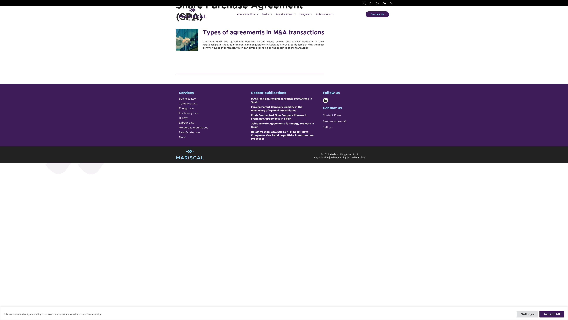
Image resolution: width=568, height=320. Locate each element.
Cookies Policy (356, 157)
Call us (327, 127)
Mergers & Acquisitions (193, 127)
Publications (323, 14)
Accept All (552, 314)
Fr (371, 3)
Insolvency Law (189, 113)
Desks (265, 14)
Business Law (187, 98)
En (384, 3)
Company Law (188, 103)
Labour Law (186, 122)
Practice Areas (284, 14)
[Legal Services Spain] (192, 13)
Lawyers (304, 14)
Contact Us (377, 14)
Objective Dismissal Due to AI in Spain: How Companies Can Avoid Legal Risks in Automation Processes (282, 135)
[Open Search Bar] (364, 2)
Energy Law (186, 108)
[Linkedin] (328, 100)
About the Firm (246, 14)
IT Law (183, 117)
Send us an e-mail (335, 121)
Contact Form (332, 115)
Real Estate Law (189, 132)
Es (391, 3)
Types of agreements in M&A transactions (263, 33)
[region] (284, 313)
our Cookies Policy (92, 314)
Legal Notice (321, 157)
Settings (527, 314)
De (377, 3)
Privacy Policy (338, 157)
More (182, 137)
